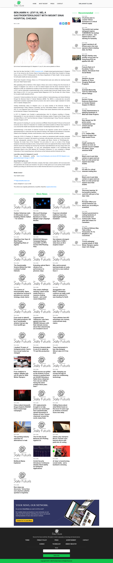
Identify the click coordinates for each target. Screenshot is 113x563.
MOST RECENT (43, 3)
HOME (34, 3)
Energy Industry (71, 544)
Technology (56, 544)
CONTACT (60, 3)
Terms (27, 540)
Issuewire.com (39, 71)
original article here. (51, 187)
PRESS (52, 3)
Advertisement (71, 540)
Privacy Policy (42, 540)
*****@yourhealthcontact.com (22, 180)
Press (56, 540)
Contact (86, 540)
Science (41, 544)
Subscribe (56, 555)
